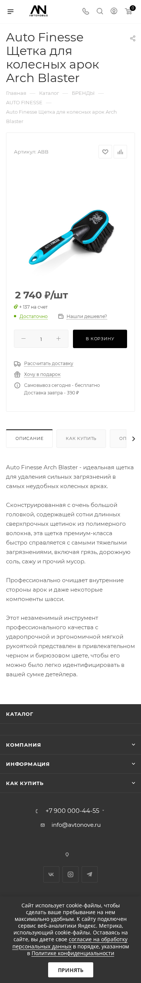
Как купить (81, 438)
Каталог (19, 714)
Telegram (90, 874)
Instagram (70, 874)
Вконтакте (51, 874)
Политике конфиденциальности (73, 953)
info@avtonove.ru (76, 824)
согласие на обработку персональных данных (70, 943)
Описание (29, 438)
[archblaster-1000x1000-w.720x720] (70, 224)
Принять (70, 970)
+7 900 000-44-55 (72, 811)
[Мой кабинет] (114, 11)
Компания (23, 745)
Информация (28, 764)
